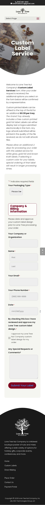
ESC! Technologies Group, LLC (24, 501)
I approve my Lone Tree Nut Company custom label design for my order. (22, 338)
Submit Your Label (22, 385)
